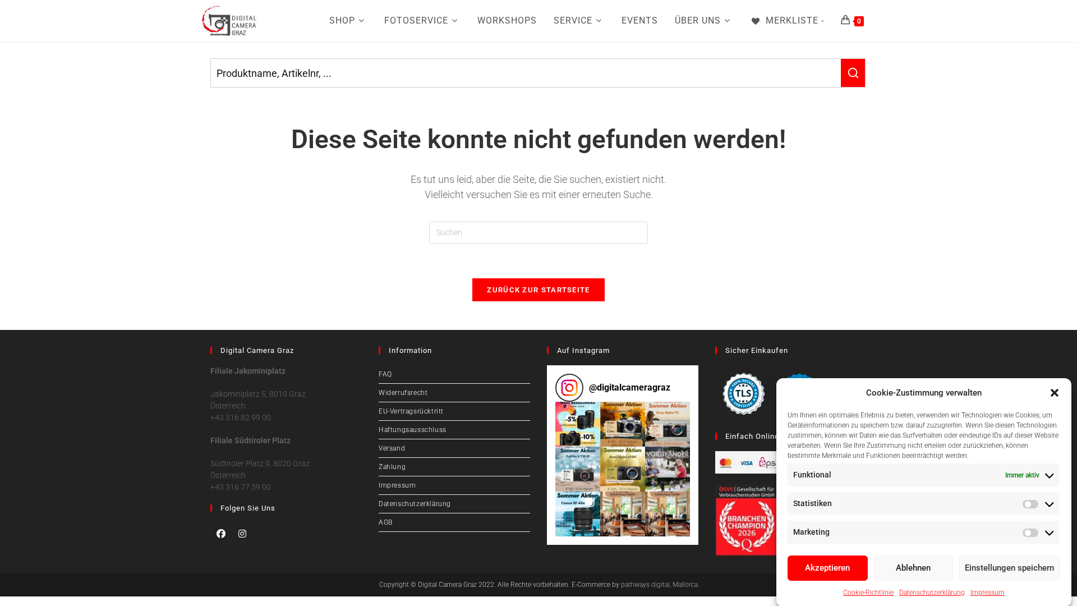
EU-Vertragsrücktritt (411, 411)
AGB (386, 522)
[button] (1054, 392)
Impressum (987, 592)
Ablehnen (913, 568)
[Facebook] (221, 534)
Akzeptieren (827, 568)
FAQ (385, 374)
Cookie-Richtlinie (868, 592)
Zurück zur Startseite (538, 290)
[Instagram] (242, 534)
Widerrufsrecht (403, 393)
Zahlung (392, 467)
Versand (392, 448)
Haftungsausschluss (413, 430)
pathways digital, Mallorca (659, 585)
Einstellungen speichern (1009, 568)
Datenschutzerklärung (932, 592)
